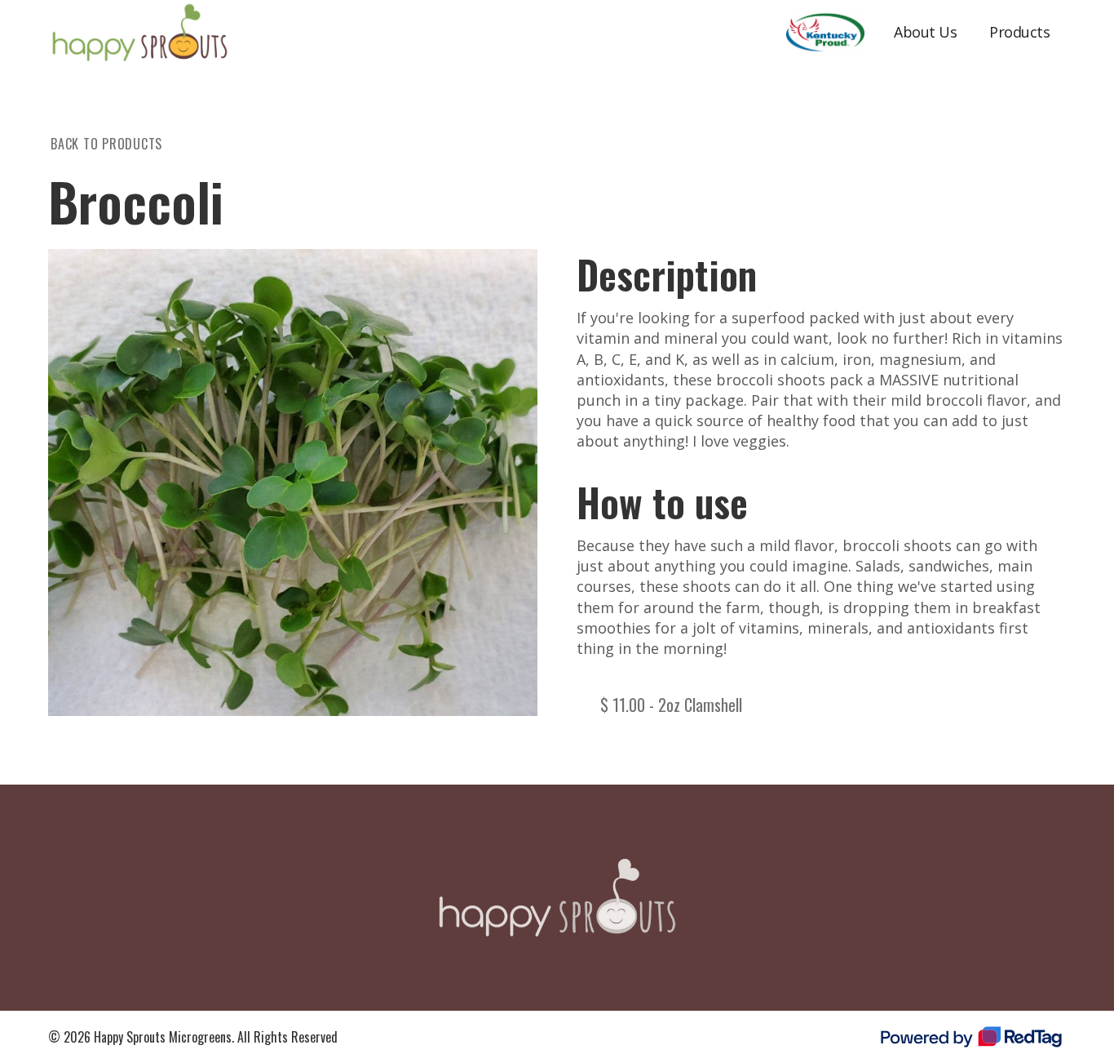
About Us (925, 32)
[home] (140, 32)
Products (1019, 32)
